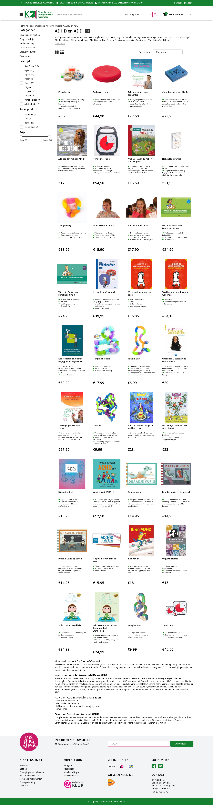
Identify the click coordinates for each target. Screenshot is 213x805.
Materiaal (30, 114)
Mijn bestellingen (71, 772)
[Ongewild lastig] (176, 540)
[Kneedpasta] (72, 74)
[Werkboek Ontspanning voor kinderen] (176, 340)
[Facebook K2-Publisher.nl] (154, 767)
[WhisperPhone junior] (107, 207)
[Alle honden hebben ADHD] (72, 140)
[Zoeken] (155, 14)
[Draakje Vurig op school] (72, 540)
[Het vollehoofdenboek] (107, 274)
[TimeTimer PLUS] (107, 140)
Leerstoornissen (54, 25)
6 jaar (29, 70)
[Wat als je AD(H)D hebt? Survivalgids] (141, 140)
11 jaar (29, 91)
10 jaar (29, 87)
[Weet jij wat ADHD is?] (107, 474)
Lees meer (60, 43)
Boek (29, 122)
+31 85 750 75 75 (160, 791)
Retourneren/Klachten (30, 775)
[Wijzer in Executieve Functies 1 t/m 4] (176, 207)
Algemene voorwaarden (31, 778)
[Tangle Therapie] (107, 340)
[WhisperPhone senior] (141, 207)
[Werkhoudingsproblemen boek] (141, 274)
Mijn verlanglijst (71, 775)
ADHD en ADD (71, 25)
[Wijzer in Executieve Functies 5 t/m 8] (72, 274)
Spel (27, 118)
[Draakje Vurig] (141, 474)
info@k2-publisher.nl (161, 788)
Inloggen (68, 765)
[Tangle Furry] (72, 207)
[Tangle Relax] (141, 607)
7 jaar (29, 74)
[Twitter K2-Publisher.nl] (160, 767)
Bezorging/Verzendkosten (32, 772)
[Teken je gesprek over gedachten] (141, 74)
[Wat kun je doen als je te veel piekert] (176, 407)
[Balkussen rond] (107, 74)
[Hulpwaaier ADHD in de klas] (107, 540)
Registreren (69, 768)
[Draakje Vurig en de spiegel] (176, 474)
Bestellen (24, 765)
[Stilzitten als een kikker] (72, 607)
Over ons (24, 785)
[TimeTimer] (176, 607)
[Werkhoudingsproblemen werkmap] (176, 274)
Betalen (23, 768)
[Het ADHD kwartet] (176, 140)
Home (22, 25)
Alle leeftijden (32, 104)
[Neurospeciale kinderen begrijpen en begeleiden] (72, 340)
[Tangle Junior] (141, 340)
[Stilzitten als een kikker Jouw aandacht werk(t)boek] (107, 607)
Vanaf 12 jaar (32, 99)
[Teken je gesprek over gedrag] (72, 407)
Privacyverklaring (27, 782)
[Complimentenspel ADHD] (176, 74)
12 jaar (29, 95)
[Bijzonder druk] (72, 474)
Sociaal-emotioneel (36, 25)
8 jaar (29, 78)
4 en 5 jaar (31, 66)
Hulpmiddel (31, 127)
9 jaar (29, 83)
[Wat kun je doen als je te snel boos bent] (141, 407)
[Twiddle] (107, 407)
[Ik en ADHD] (141, 540)
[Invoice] (112, 766)
